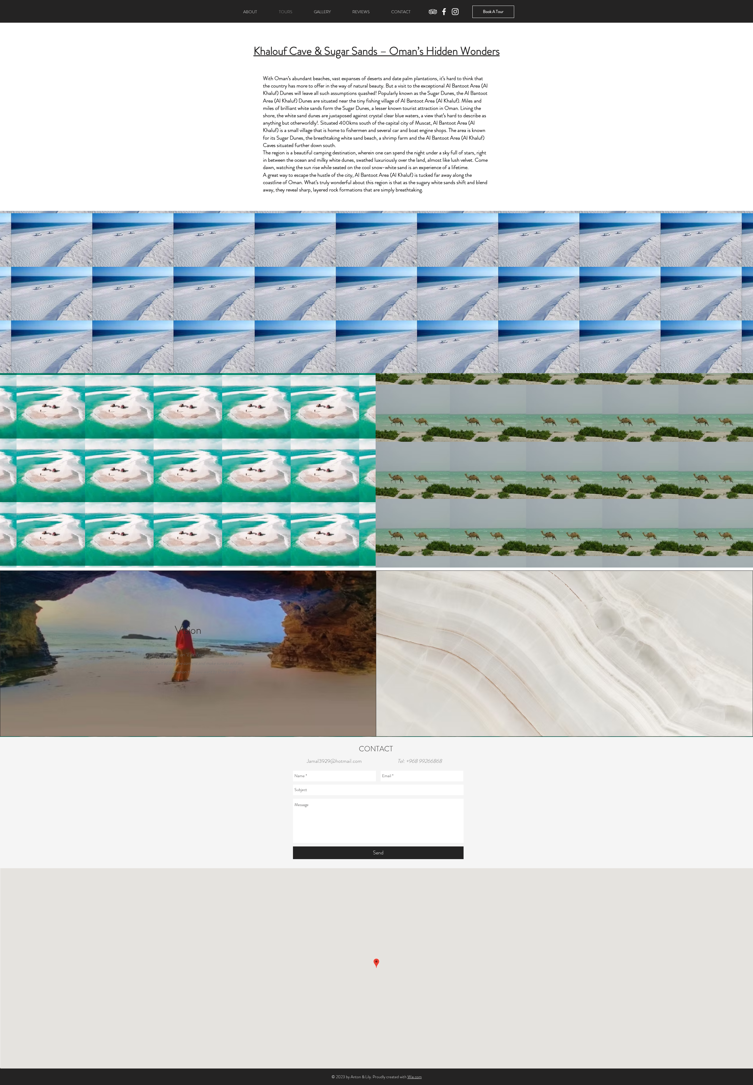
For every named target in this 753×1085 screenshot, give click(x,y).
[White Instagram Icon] (455, 11)
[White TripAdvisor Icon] (432, 11)
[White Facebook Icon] (444, 11)
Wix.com (414, 1077)
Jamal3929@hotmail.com (334, 761)
